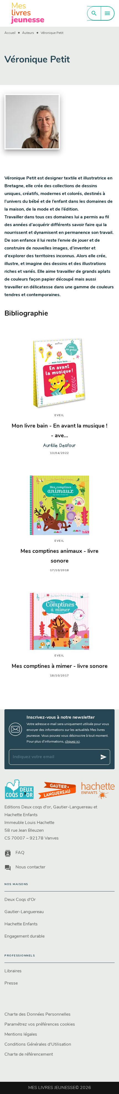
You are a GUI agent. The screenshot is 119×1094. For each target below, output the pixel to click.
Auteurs (28, 33)
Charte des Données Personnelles (37, 1014)
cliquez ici (72, 741)
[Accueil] (27, 13)
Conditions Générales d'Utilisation (37, 1044)
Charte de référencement (28, 1054)
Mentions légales (20, 1034)
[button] (59, 900)
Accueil (9, 33)
